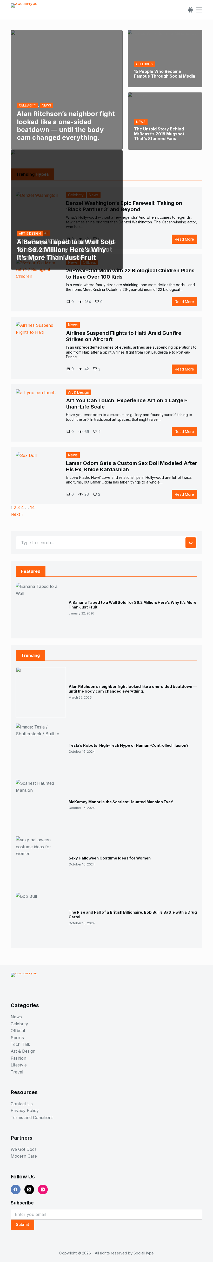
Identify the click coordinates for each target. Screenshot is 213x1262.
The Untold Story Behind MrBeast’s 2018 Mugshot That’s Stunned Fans (159, 134)
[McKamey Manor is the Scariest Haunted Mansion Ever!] (41, 805)
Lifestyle (19, 1065)
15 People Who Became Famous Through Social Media (164, 74)
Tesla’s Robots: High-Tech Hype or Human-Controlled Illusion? (129, 745)
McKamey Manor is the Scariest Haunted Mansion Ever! (121, 802)
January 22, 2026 (81, 613)
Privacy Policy (25, 1110)
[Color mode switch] (191, 10)
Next (16, 514)
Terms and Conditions (32, 1117)
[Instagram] (43, 1190)
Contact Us (22, 1103)
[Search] (190, 542)
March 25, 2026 (80, 697)
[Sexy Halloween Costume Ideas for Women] (41, 861)
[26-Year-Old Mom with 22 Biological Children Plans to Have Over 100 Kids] (38, 281)
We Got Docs (24, 1149)
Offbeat (18, 1030)
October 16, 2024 (82, 752)
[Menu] (199, 10)
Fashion (18, 1058)
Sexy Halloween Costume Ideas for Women (110, 858)
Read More (186, 240)
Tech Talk (20, 1044)
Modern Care (24, 1156)
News (73, 325)
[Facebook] (16, 1190)
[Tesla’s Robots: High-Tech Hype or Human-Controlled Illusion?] (41, 749)
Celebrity (19, 1023)
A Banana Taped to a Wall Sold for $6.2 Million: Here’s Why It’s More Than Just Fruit (66, 249)
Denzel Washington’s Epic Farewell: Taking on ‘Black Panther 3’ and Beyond (124, 206)
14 (32, 507)
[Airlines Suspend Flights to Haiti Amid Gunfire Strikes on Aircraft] (38, 344)
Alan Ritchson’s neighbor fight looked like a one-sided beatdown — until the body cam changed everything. (66, 125)
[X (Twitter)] (29, 1190)
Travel (17, 1072)
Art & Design (78, 392)
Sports (17, 1037)
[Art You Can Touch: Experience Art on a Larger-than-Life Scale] (38, 411)
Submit (22, 1224)
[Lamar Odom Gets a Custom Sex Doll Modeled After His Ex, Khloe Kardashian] (38, 474)
